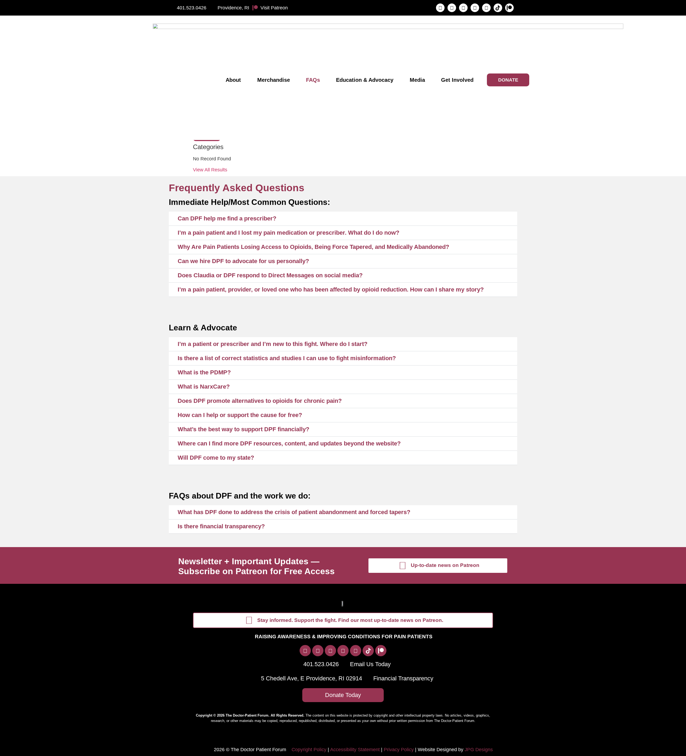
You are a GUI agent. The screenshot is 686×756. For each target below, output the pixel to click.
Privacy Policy (399, 749)
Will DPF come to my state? (216, 457)
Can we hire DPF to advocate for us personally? (243, 261)
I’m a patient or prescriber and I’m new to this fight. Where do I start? (272, 344)
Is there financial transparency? (221, 526)
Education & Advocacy (364, 80)
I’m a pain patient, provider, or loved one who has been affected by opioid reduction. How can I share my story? (331, 289)
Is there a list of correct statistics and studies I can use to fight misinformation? (287, 358)
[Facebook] (440, 8)
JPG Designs (479, 749)
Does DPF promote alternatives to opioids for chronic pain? (260, 400)
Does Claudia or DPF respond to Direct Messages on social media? (270, 275)
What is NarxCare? (204, 386)
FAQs (313, 80)
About (233, 80)
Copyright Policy (309, 749)
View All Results (210, 169)
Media (417, 80)
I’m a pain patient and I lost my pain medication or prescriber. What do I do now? (288, 232)
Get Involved (457, 80)
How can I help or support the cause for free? (240, 415)
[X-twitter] (463, 8)
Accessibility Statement (355, 749)
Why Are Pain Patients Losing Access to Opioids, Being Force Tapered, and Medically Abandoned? (313, 247)
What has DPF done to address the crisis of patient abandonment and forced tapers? (294, 512)
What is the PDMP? (204, 372)
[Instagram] (452, 8)
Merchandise (273, 80)
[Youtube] (486, 8)
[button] (343, 219)
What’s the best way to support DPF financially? (243, 429)
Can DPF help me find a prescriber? (227, 218)
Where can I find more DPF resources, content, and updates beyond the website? (289, 443)
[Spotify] (475, 8)
